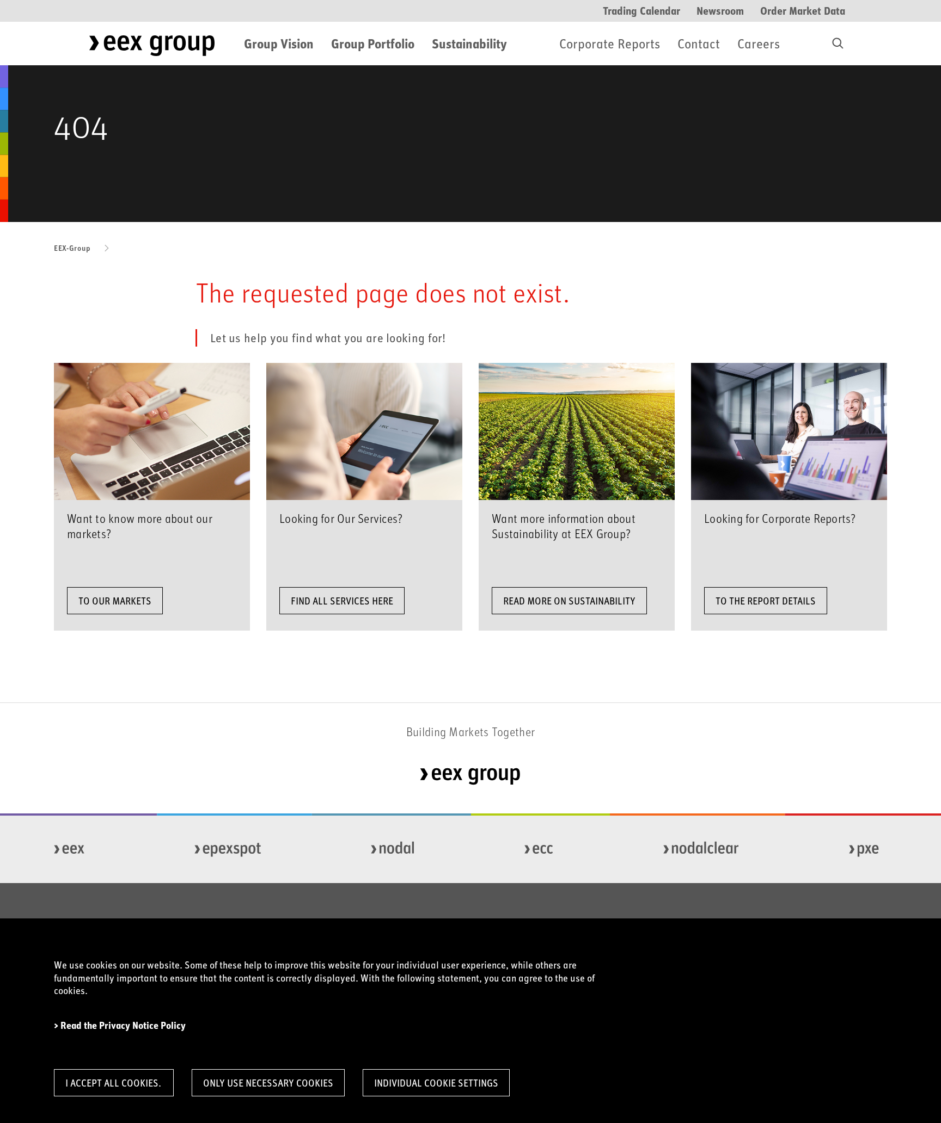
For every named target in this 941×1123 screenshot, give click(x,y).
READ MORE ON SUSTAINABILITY (569, 600)
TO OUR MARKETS (114, 600)
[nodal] (393, 849)
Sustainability (469, 43)
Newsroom (720, 10)
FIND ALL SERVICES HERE (342, 600)
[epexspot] (228, 849)
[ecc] (539, 849)
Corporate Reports (609, 43)
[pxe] (864, 849)
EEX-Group (72, 248)
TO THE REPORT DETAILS (766, 600)
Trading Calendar (641, 10)
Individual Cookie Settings (436, 1082)
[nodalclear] (702, 849)
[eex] (69, 849)
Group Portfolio (372, 43)
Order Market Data (802, 10)
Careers (758, 43)
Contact (698, 43)
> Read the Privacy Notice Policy (120, 1025)
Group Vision (279, 43)
